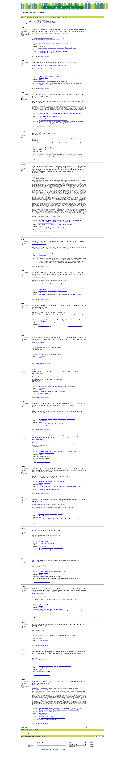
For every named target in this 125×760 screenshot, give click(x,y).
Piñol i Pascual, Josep (37, 373)
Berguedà (49, 116)
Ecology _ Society (38, 476)
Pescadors (41, 481)
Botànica (46, 635)
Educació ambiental (55, 75)
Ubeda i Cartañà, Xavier (70, 48)
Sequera (59, 354)
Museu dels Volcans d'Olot (45, 520)
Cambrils (41, 453)
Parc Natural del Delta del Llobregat (48, 711)
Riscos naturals (64, 43)
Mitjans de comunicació (54, 76)
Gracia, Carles (58, 391)
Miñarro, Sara (81, 486)
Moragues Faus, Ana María (54, 228)
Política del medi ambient (67, 75)
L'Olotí (35, 630)
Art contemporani (43, 708)
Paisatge (49, 220)
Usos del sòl (42, 43)
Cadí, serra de (42, 224)
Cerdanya (58, 224)
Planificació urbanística (70, 635)
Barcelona (41, 483)
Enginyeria (69, 451)
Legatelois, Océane (51, 486)
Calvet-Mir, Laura (61, 486)
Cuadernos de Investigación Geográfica (43, 38)
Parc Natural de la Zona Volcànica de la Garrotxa (69, 518)
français (99, 1)
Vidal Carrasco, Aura (37, 97)
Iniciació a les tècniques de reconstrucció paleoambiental (45, 504)
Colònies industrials (44, 113)
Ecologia (57, 43)
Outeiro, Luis (60, 48)
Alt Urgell (69, 224)
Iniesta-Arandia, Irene (71, 486)
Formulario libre (100, 736)
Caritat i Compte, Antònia (38, 593)
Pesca (54, 481)
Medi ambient (53, 514)
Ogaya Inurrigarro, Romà (38, 342)
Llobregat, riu (42, 116)
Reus (46, 78)
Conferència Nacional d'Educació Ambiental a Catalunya (45, 65)
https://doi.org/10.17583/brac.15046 (48, 716)
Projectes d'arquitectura (45, 451)
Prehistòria (41, 514)
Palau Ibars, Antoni (44, 456)
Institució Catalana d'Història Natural (47, 518)
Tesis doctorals (42, 220)
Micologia (41, 148)
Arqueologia (60, 514)
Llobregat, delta (43, 713)
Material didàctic (43, 289)
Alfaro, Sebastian (52, 48)
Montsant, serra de (62, 291)
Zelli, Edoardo (42, 486)
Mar (46, 481)
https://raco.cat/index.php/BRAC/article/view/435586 (52, 718)
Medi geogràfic (53, 221)
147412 (36, 247)
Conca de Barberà (52, 291)
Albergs (80, 288)
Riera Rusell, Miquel (43, 640)
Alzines (59, 288)
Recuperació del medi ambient (70, 113)
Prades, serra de (43, 255)
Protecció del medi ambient (46, 571)
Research (65, 476)
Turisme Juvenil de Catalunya (75, 294)
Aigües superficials (62, 710)
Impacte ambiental (59, 635)
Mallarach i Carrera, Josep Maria (40, 626)
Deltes (54, 710)
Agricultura (62, 220)
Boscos (54, 288)
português (89, 1)
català (102, 1)
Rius (80, 113)
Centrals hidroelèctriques (56, 113)
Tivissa (40, 44)
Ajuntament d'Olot (43, 576)
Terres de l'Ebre (43, 149)
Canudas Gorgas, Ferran (38, 172)
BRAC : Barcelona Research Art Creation (43, 688)
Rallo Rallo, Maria (36, 134)
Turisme (47, 221)
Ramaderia (68, 220)
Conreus (52, 148)
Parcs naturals (66, 221)
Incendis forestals (50, 43)
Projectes (74, 708)
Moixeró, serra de (51, 224)
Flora (54, 354)
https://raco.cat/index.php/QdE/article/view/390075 (51, 153)
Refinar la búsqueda (49, 21)
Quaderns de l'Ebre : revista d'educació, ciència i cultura (47, 138)
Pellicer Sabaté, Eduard (37, 439)
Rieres (74, 451)
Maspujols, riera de (49, 453)
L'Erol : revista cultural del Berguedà (42, 101)
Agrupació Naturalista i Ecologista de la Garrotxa (51, 548)
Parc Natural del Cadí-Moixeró (46, 223)
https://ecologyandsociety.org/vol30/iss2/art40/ (50, 489)
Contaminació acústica (73, 710)
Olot (40, 515)
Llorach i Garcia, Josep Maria (39, 277)
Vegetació (64, 288)
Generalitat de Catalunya (45, 81)
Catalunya (41, 78)
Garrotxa (44, 515)
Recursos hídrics (62, 386)
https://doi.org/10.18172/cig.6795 (47, 52)
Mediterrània (47, 483)
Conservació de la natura (65, 666)
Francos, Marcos (43, 48)
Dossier (78, 101)
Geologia (51, 635)
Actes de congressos (44, 75)
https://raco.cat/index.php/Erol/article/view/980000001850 (53, 120)
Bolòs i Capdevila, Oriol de (38, 561)
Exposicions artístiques (54, 708)
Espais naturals (51, 253)
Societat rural (55, 220)
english (94, 1)
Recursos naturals (61, 481)
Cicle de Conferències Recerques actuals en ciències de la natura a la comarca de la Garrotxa (62, 610)
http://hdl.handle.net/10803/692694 (47, 231)
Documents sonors (65, 708)
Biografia (41, 541)
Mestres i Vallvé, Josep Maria (39, 244)
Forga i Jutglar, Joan (44, 543)
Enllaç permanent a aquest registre (42, 56)
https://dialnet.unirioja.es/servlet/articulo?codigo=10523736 (53, 51)
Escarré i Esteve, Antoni (45, 391)
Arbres (46, 354)
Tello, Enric (41, 228)
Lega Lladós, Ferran (37, 684)
